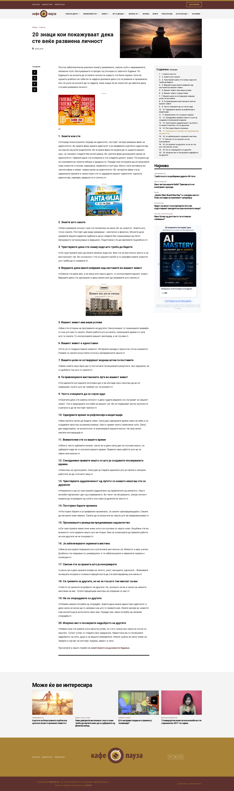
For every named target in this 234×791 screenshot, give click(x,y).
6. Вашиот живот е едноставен (175, 93)
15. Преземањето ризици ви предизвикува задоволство (179, 132)
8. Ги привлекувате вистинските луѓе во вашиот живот (177, 102)
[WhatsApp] (34, 89)
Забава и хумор (124, 717)
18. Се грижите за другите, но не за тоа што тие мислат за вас (177, 145)
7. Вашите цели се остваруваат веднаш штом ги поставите (177, 97)
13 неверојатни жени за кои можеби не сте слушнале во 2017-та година (181, 721)
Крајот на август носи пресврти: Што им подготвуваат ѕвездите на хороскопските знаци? (177, 207)
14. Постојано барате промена (175, 128)
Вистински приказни (169, 717)
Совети (42, 27)
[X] (34, 78)
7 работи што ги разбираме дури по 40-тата (174, 176)
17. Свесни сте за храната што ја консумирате (174, 140)
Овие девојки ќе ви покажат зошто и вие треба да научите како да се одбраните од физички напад (95, 723)
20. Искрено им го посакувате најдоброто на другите (178, 153)
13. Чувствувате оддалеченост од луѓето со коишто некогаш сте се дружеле (178, 124)
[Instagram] (175, 757)
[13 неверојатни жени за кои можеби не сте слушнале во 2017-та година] (181, 702)
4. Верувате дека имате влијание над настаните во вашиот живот (176, 86)
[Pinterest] (34, 83)
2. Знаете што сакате (171, 77)
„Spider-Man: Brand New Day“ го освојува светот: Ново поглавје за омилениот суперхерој (176, 196)
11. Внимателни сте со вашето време (178, 115)
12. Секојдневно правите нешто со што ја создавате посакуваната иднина (178, 118)
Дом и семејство (160, 181)
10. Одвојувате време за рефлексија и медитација (177, 110)
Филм (156, 192)
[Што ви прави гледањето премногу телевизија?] (138, 702)
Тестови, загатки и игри (163, 214)
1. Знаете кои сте (168, 74)
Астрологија (159, 203)
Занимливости (160, 173)
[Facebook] (34, 72)
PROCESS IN (54, 782)
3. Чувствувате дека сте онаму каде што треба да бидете (178, 81)
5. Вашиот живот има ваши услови (176, 90)
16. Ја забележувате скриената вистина (180, 136)
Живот (35, 27)
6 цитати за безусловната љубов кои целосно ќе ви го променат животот (49, 721)
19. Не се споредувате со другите (177, 150)
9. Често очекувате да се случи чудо (177, 107)
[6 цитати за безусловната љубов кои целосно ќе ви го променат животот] (52, 702)
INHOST (89, 785)
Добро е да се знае (82, 717)
